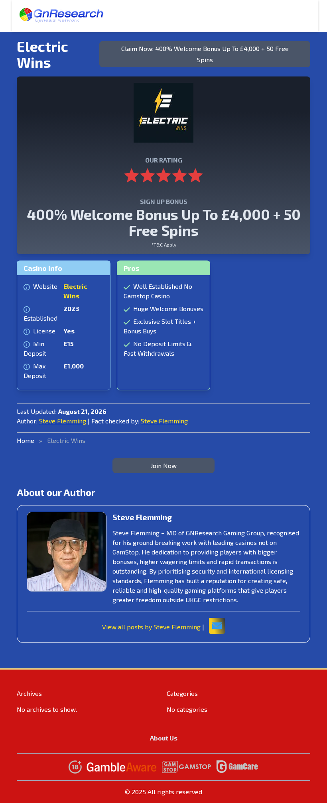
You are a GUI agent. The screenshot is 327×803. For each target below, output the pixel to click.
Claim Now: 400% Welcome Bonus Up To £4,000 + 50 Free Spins (205, 54)
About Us (163, 738)
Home (25, 440)
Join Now (164, 465)
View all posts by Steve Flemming (151, 627)
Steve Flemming (62, 421)
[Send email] (217, 626)
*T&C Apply (163, 244)
